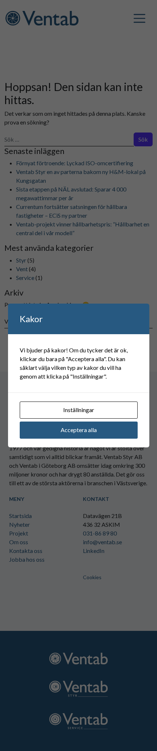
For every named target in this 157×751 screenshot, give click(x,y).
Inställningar (78, 409)
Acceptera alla (79, 429)
